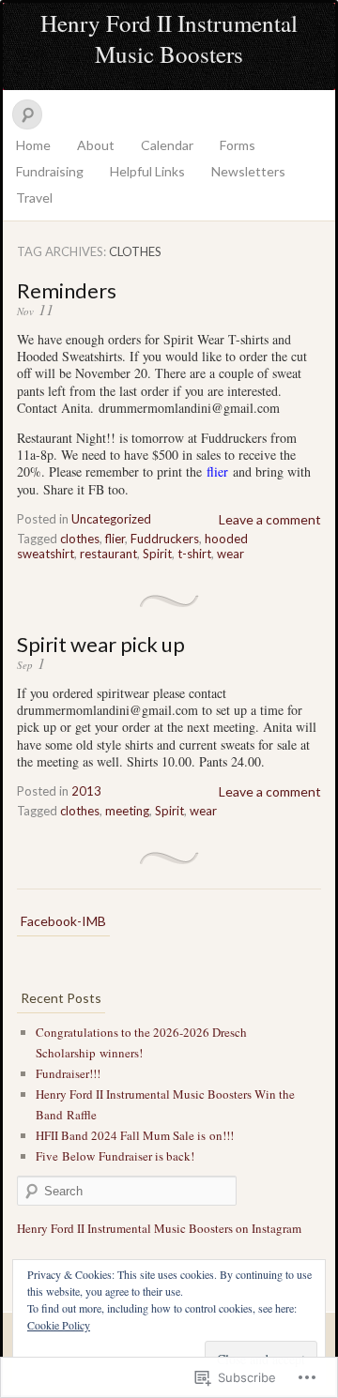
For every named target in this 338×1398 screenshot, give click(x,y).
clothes (80, 538)
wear (230, 553)
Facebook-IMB (63, 921)
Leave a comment (270, 519)
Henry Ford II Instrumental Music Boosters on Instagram (159, 1228)
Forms (237, 145)
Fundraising (50, 171)
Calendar (167, 145)
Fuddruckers (165, 538)
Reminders (66, 290)
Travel (34, 197)
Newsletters (248, 171)
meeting (127, 810)
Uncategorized (111, 518)
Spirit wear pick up (101, 644)
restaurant (108, 553)
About (96, 145)
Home (33, 145)
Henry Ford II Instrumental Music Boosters (169, 38)
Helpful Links (147, 171)
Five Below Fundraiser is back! (115, 1155)
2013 (86, 790)
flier (115, 538)
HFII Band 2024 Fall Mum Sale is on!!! (135, 1135)
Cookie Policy (58, 1324)
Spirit (157, 553)
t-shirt (194, 553)
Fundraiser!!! (68, 1073)
